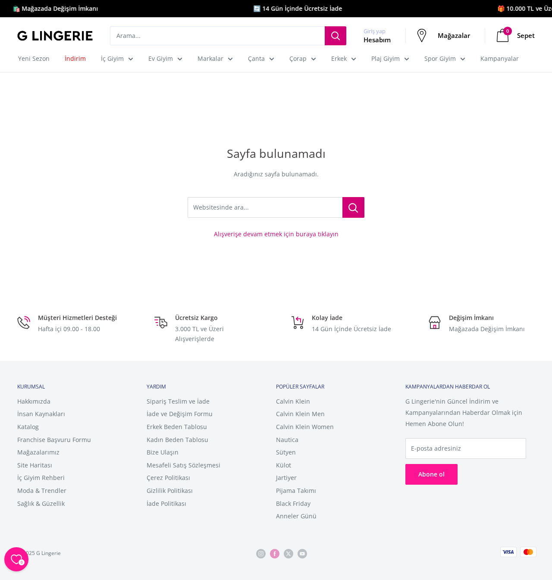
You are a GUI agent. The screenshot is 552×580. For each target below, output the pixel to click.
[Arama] (335, 35)
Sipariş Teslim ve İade (178, 401)
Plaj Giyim (385, 58)
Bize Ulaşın (163, 452)
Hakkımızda (33, 401)
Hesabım (377, 39)
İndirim (75, 58)
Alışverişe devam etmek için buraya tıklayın (276, 234)
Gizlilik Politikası (170, 490)
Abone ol (431, 474)
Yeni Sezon (34, 58)
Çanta (256, 58)
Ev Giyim (160, 58)
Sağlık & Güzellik (41, 503)
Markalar (210, 58)
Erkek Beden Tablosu (177, 427)
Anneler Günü (296, 516)
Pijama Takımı (296, 490)
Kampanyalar (499, 58)
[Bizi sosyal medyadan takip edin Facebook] (274, 553)
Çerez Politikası (168, 477)
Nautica (287, 440)
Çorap (298, 58)
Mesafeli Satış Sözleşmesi (183, 465)
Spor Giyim (440, 58)
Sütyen (286, 452)
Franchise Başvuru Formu (54, 440)
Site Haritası (34, 465)
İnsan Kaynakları (41, 414)
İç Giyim (112, 58)
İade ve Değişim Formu (180, 414)
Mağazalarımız (38, 452)
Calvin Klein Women (305, 427)
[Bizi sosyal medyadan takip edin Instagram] (261, 553)
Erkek (339, 58)
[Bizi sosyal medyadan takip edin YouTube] (302, 553)
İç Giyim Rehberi (41, 477)
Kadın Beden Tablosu (177, 440)
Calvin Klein (293, 401)
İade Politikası (166, 503)
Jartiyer (286, 477)
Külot (283, 465)
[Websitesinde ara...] (353, 207)
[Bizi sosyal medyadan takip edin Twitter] (288, 553)
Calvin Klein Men (300, 414)
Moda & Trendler (41, 490)
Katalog (28, 427)
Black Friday (293, 503)
